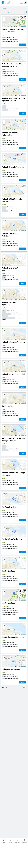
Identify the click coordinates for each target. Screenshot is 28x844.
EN (25, 2)
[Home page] (2, 3)
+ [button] (4, 18)
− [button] (4, 20)
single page (9, 12)
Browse (10, 842)
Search (3, 842)
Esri (19, 26)
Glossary (17, 842)
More (22, 44)
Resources (24, 842)
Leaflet (12, 26)
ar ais (4, 8)
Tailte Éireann (23, 26)
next (24, 12)
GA (21, 2)
